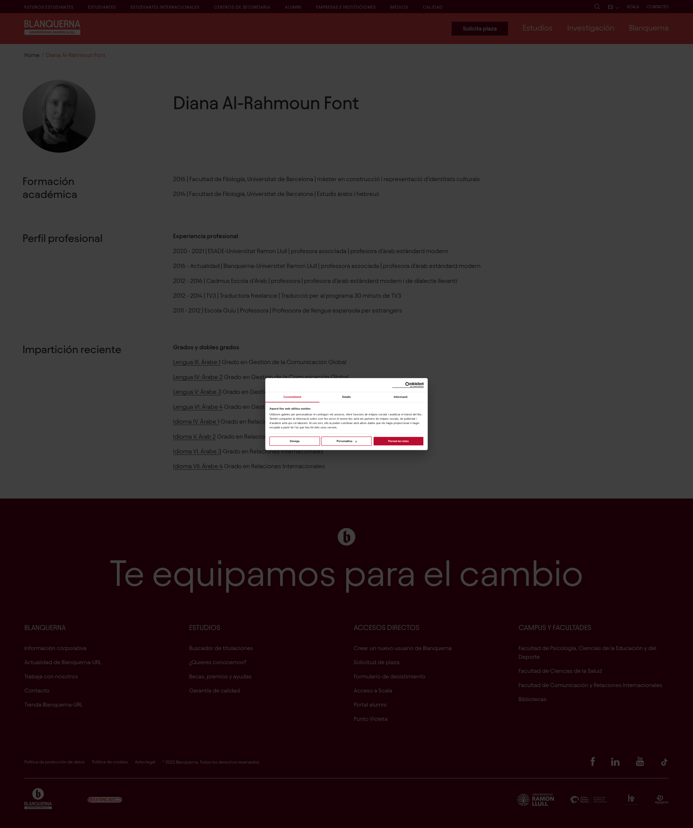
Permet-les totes (398, 441)
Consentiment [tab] (292, 396)
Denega (294, 441)
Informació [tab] (400, 396)
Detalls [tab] (346, 396)
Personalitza (344, 441)
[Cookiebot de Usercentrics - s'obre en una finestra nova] (408, 385)
